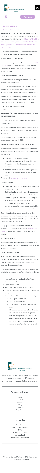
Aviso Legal (20, 425)
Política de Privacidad (20, 427)
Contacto (20, 407)
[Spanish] (19, 467)
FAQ (20, 430)
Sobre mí (20, 400)
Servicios (20, 402)
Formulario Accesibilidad (20, 438)
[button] (37, 7)
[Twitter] (22, 449)
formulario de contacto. (18, 178)
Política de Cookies (20, 433)
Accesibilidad (20, 435)
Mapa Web (20, 410)
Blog (20, 405)
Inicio (20, 397)
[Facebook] (17, 449)
